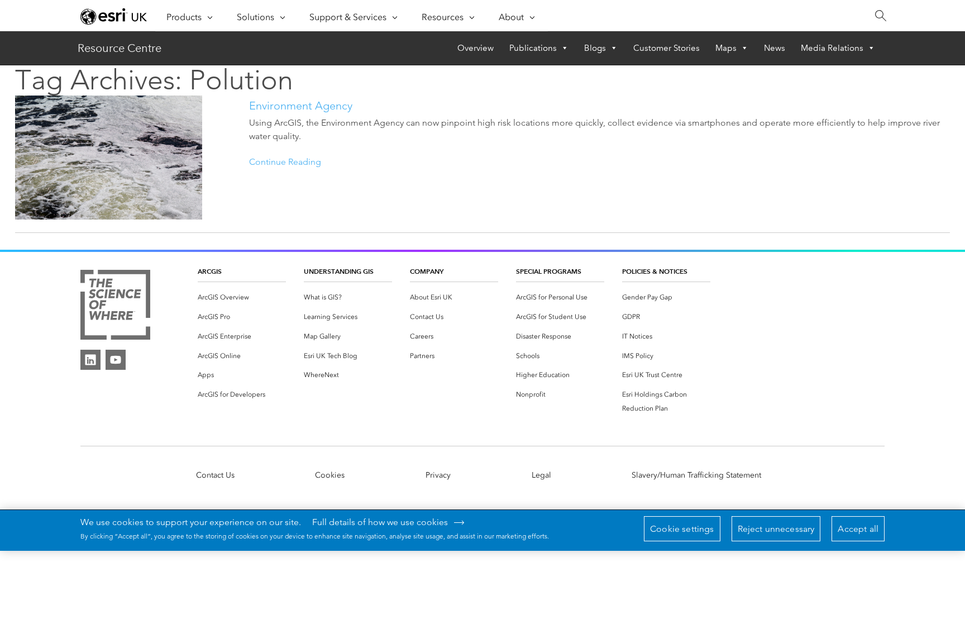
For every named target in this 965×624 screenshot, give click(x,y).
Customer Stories (666, 48)
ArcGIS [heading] (210, 271)
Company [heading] (426, 271)
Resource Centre (119, 48)
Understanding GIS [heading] (339, 271)
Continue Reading (285, 161)
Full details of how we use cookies (380, 522)
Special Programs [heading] (548, 271)
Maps (726, 48)
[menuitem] (242, 297)
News (774, 48)
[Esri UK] (113, 16)
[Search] (880, 16)
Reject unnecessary (776, 528)
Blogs (595, 48)
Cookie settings (682, 528)
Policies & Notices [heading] (654, 271)
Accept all (858, 528)
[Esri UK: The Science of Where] (115, 305)
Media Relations (832, 48)
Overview (475, 48)
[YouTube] (116, 360)
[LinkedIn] (90, 360)
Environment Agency (300, 105)
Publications (533, 48)
